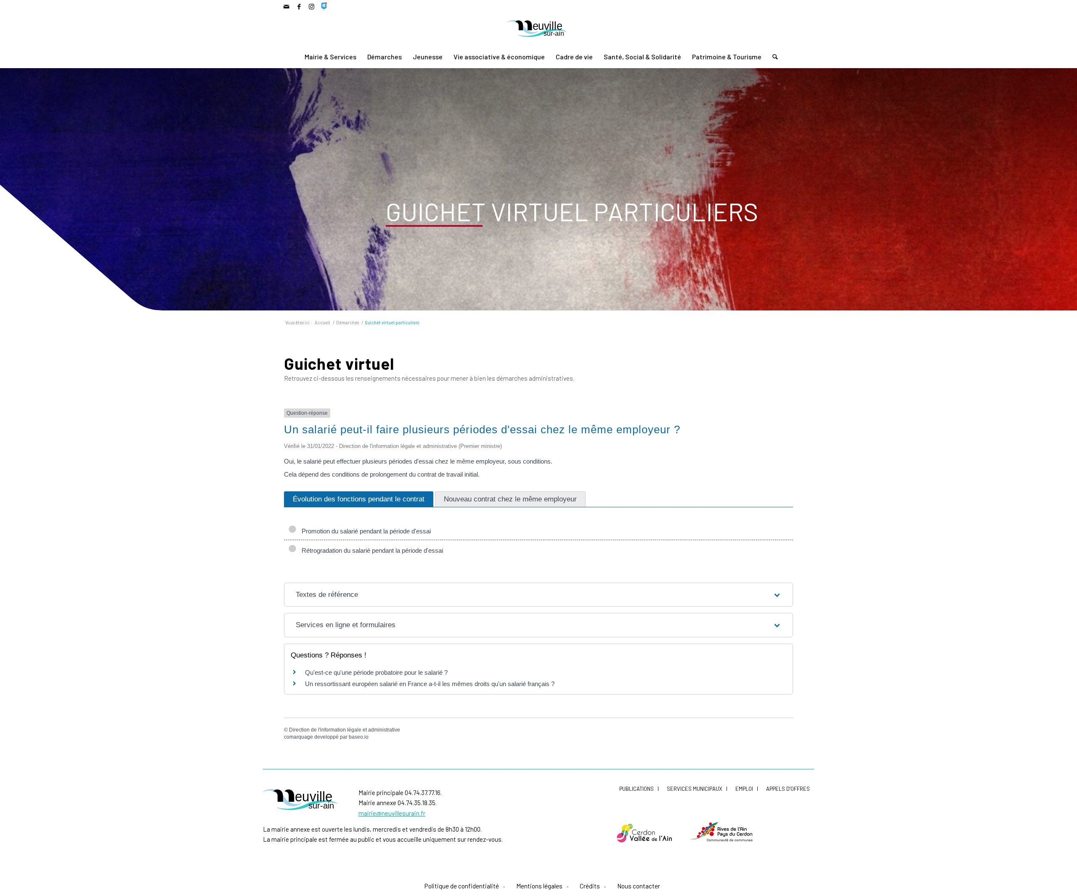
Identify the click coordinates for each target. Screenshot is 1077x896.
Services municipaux (694, 788)
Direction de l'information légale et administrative (344, 730)
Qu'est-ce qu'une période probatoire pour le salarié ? (376, 672)
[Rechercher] (772, 56)
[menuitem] (330, 56)
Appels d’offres (788, 788)
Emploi (744, 788)
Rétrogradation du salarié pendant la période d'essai (370, 550)
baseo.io (359, 737)
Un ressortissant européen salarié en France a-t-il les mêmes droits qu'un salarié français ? (429, 683)
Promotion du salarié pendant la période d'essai (364, 531)
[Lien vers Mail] (286, 6)
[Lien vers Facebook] (299, 6)
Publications (636, 788)
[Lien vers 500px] (324, 6)
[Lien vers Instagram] (311, 6)
